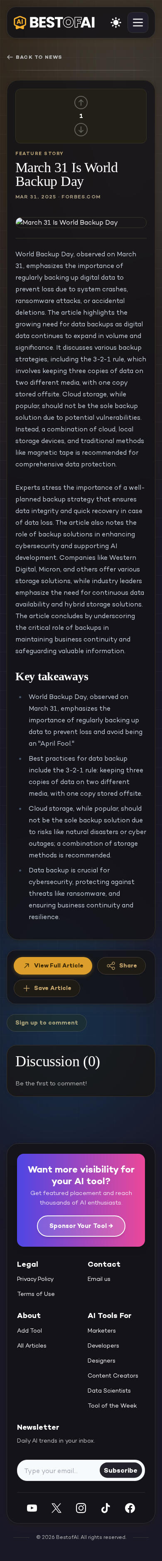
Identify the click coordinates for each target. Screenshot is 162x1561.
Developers (103, 1345)
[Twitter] (56, 1508)
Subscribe (120, 1470)
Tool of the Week (112, 1405)
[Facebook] (130, 1508)
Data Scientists (109, 1390)
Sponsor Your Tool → (81, 1226)
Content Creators (113, 1375)
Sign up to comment (46, 1022)
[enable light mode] (116, 22)
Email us (99, 1279)
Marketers (102, 1330)
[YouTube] (32, 1508)
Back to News (39, 57)
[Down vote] (81, 129)
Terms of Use (36, 1294)
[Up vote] (81, 102)
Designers (101, 1360)
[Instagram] (81, 1508)
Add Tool (29, 1330)
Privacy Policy (35, 1279)
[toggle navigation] (138, 22)
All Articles (32, 1345)
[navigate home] (54, 23)
